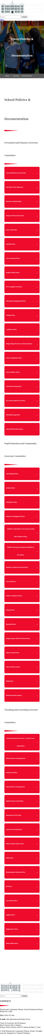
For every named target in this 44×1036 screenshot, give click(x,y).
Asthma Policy (10, 488)
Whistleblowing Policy (13, 415)
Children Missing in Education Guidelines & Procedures (20, 551)
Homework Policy (11, 772)
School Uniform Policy (13, 667)
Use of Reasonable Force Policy (15, 400)
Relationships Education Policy (15, 872)
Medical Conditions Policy (14, 596)
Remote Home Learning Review (15, 758)
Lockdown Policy (11, 329)
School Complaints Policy (14, 358)
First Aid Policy (11, 581)
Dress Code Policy (11, 230)
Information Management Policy (16, 301)
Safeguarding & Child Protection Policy (18, 638)
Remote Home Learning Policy (15, 787)
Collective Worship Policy (14, 829)
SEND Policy (9, 681)
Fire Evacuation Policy (13, 258)
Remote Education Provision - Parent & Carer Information (21, 742)
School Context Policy (12, 653)
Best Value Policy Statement (14, 187)
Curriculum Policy (11, 901)
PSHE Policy (9, 858)
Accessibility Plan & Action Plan (16, 173)
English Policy (10, 915)
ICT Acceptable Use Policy (14, 287)
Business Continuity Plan (13, 201)
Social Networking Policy (14, 386)
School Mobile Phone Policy (14, 429)
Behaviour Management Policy (15, 516)
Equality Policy (10, 244)
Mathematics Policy (12, 929)
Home (7, 76)
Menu (2, 20)
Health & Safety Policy (13, 272)
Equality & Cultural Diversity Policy (17, 567)
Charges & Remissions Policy (15, 215)
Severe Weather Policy (13, 372)
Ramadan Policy (11, 624)
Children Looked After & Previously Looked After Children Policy (20, 532)
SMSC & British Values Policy (15, 844)
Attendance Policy (11, 502)
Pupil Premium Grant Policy (14, 801)
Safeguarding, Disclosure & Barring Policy (19, 344)
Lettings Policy (10, 315)
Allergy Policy (10, 610)
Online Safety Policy (12, 943)
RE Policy (9, 886)
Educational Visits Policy (13, 815)
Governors (16, 76)
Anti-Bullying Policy (12, 474)
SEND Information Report (14, 695)
